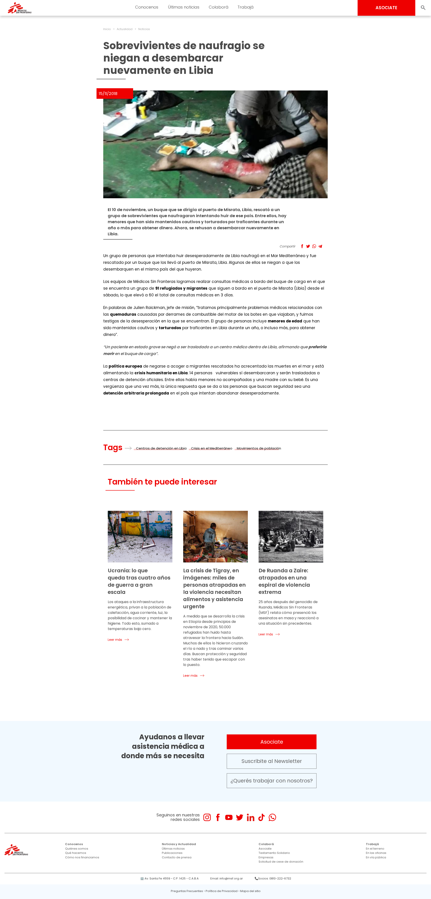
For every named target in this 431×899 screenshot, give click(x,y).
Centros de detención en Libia (161, 448)
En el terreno (375, 848)
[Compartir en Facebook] (302, 246)
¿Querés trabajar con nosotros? (272, 780)
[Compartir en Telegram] (320, 246)
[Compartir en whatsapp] (314, 246)
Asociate (271, 741)
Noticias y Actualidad (179, 844)
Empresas (266, 857)
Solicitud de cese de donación (281, 861)
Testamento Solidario (274, 853)
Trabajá (372, 844)
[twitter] (239, 817)
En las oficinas (376, 853)
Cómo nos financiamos (82, 857)
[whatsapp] (272, 817)
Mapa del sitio (250, 891)
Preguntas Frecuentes (187, 891)
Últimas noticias (173, 848)
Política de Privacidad (221, 891)
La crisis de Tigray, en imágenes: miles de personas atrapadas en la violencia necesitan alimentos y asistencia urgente (214, 588)
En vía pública (376, 857)
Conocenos (74, 844)
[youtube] (229, 817)
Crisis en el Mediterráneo (211, 448)
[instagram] (207, 817)
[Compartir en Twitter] (308, 246)
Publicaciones (172, 853)
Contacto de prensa (176, 857)
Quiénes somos (76, 848)
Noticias (144, 29)
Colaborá (266, 844)
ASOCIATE (386, 8)
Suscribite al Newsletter (272, 761)
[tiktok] (261, 817)
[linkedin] (250, 817)
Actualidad (124, 29)
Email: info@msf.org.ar (226, 878)
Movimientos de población (259, 448)
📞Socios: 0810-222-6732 (273, 878)
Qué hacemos (75, 853)
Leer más (115, 639)
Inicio (107, 29)
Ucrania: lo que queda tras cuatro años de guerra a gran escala (139, 581)
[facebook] (218, 817)
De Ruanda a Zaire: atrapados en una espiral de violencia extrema (284, 581)
